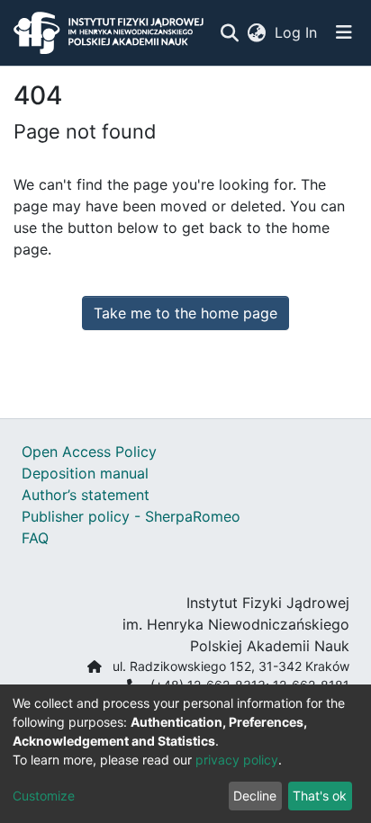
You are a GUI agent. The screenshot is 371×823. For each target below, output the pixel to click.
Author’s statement (85, 495)
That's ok (320, 795)
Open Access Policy (89, 452)
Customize (44, 795)
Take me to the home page (185, 313)
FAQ (35, 538)
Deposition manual (85, 473)
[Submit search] (229, 32)
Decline (254, 795)
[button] (256, 32)
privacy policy (236, 759)
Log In (297, 32)
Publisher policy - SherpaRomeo (131, 516)
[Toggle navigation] (343, 32)
